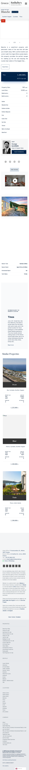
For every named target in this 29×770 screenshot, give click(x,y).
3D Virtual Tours (6, 644)
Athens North (5, 696)
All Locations (5, 711)
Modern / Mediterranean (8, 680)
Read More (5, 67)
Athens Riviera (6, 694)
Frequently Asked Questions (9, 739)
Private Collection (6, 642)
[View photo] (14, 29)
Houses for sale (5, 9)
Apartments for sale (7, 632)
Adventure (5, 665)
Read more (11, 345)
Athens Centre (6, 693)
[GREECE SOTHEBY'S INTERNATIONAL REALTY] (11, 3)
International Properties (8, 649)
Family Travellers (6, 668)
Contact (13, 617)
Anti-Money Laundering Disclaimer (9, 759)
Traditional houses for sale (8, 640)
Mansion (4, 679)
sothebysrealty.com (7, 743)
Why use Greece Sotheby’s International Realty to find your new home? (14, 728)
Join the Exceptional (7, 736)
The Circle (5, 744)
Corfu (14, 586)
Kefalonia (5, 708)
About (4, 722)
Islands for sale (6, 635)
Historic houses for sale (8, 634)
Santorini (4, 706)
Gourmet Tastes (6, 670)
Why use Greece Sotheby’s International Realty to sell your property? (14, 731)
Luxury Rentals (6, 663)
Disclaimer (18, 617)
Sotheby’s (5, 741)
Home (9, 617)
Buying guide (5, 651)
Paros (4, 699)
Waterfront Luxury (7, 673)
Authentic (5, 675)
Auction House (6, 737)
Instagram (10, 610)
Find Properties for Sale (8, 652)
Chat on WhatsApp (9, 561)
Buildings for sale (6, 639)
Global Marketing (6, 725)
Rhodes (24, 585)
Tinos (20, 16)
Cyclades (15, 16)
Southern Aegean (6, 16)
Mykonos (22, 583)
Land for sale (5, 637)
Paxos (4, 710)
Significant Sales (6, 734)
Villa (3, 682)
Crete (4, 705)
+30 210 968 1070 (10, 557)
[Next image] (20, 42)
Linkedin (4, 610)
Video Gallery (5, 646)
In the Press (5, 724)
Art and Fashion (6, 667)
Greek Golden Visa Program (9, 600)
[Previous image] (9, 42)
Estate (4, 677)
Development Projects (8, 647)
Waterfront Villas (6, 628)
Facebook (22, 609)
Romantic (5, 672)
